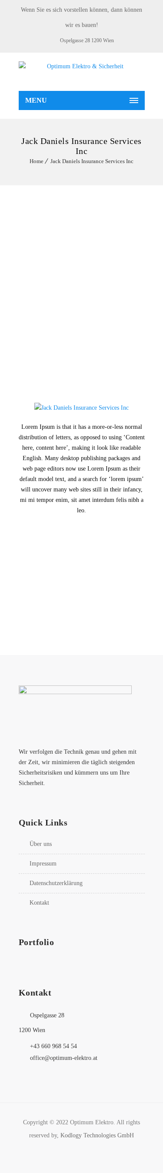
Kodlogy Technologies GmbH (97, 1135)
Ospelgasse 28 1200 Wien (87, 40)
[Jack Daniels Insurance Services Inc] (81, 407)
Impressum (43, 863)
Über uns (41, 844)
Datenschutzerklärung (56, 883)
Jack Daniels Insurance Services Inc (91, 161)
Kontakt (39, 902)
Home (36, 161)
